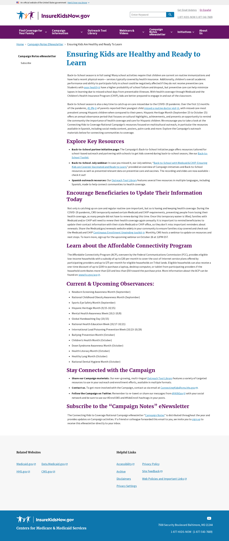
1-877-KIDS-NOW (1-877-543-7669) (195, 17)
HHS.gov (21, 471)
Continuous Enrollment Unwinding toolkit (117, 232)
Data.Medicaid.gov (53, 464)
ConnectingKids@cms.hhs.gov (178, 387)
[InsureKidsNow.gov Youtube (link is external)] (209, 518)
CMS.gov (46, 471)
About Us (203, 32)
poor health (91, 87)
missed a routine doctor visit (160, 108)
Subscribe (26, 63)
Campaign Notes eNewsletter (37, 56)
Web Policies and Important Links (163, 479)
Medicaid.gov (24, 464)
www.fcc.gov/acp (88, 274)
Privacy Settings (127, 486)
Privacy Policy (150, 464)
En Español (205, 10)
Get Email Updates (187, 10)
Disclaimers (124, 479)
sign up (196, 419)
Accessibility (124, 464)
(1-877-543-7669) (203, 532)
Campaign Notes (154, 415)
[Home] (53, 15)
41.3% (90, 108)
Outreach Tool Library (97, 32)
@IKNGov (177, 393)
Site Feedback (151, 471)
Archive (121, 471)
